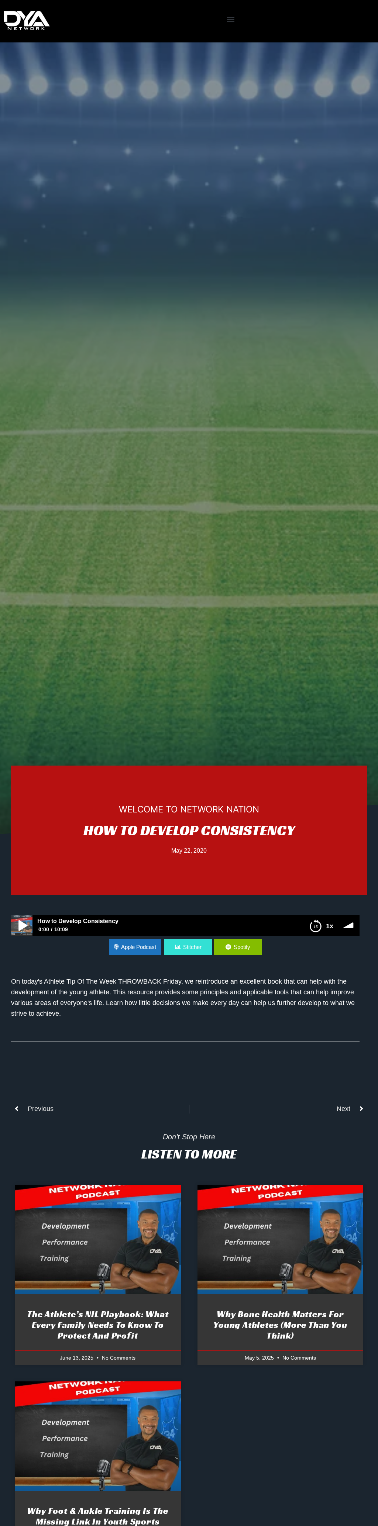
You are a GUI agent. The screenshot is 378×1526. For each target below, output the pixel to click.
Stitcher (192, 947)
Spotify (242, 947)
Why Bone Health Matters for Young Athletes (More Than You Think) (280, 1325)
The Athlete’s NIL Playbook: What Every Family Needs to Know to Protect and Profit (98, 1325)
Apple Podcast (138, 947)
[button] (230, 19)
